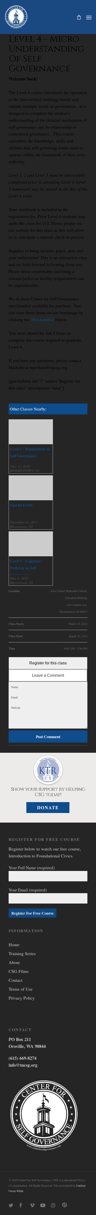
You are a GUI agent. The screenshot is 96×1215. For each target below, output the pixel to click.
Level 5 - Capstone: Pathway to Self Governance (26, 568)
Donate (48, 807)
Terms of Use (20, 989)
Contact (15, 980)
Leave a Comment (48, 675)
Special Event (21, 505)
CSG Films (19, 971)
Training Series (22, 953)
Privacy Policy (22, 998)
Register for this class (48, 663)
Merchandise (42, 319)
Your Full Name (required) (32, 867)
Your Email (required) (28, 890)
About (14, 962)
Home (14, 944)
